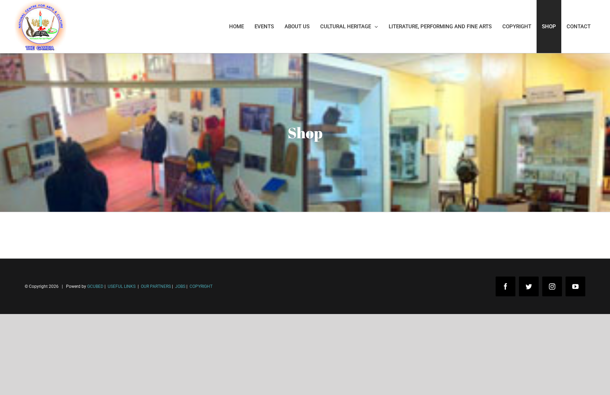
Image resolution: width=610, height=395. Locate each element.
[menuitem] (236, 26)
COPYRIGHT (201, 286)
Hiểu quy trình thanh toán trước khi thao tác (69, 373)
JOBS (180, 286)
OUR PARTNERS (155, 286)
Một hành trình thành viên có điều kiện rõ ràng (71, 384)
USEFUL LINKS (121, 286)
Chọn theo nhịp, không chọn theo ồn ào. (63, 362)
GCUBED (95, 286)
